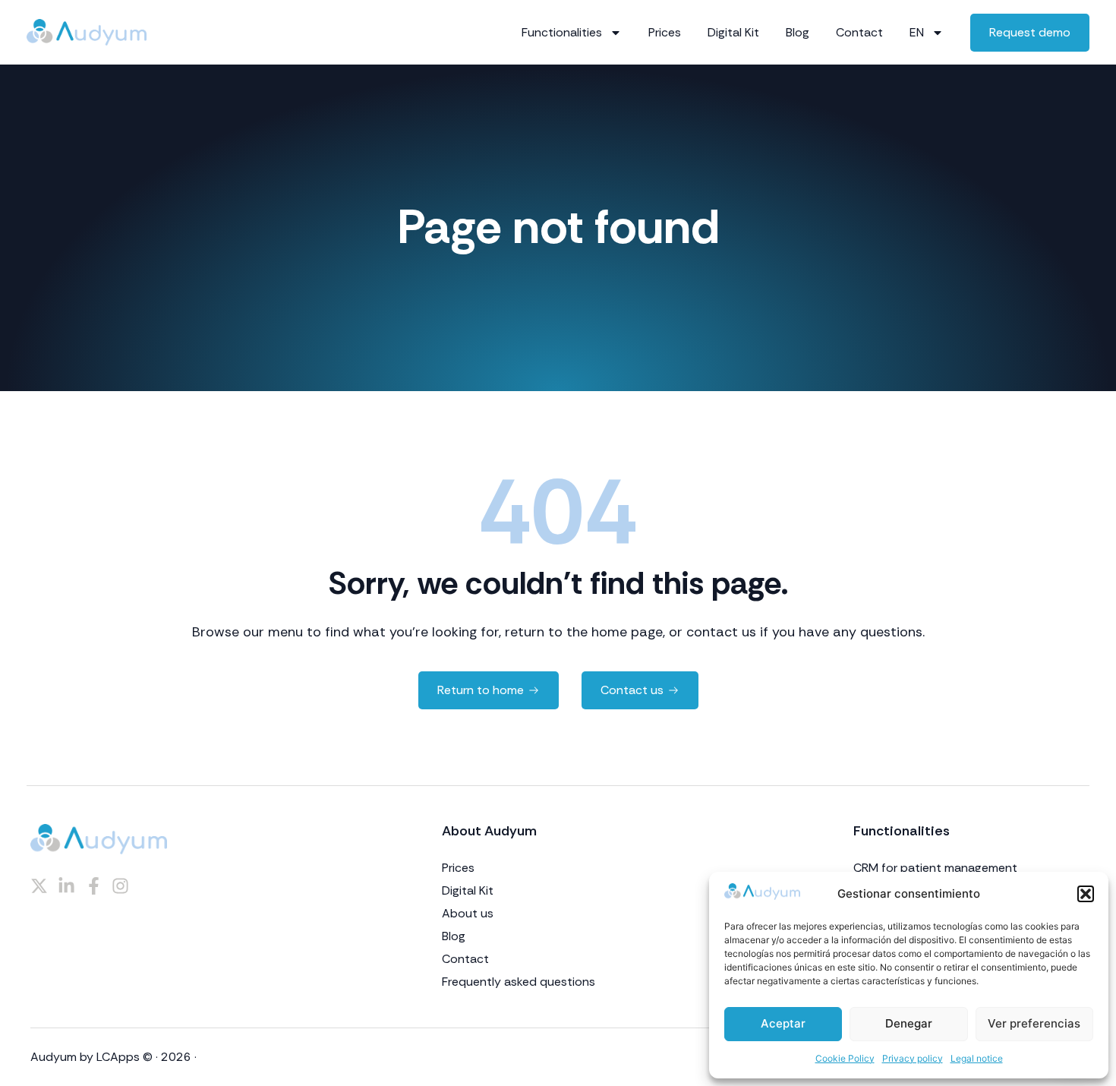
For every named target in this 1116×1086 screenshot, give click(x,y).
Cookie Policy (845, 1058)
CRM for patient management (935, 868)
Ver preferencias (1034, 1023)
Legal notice (976, 1058)
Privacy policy (912, 1058)
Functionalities (562, 32)
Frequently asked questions (518, 982)
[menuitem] (927, 32)
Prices (664, 32)
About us (467, 913)
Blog (797, 32)
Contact (859, 32)
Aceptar (783, 1023)
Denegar (908, 1023)
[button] (1085, 893)
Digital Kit (733, 32)
